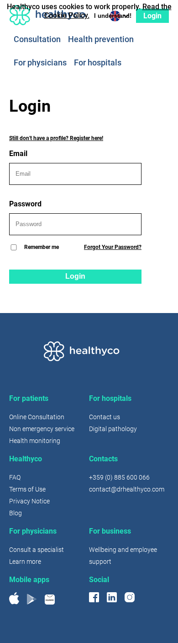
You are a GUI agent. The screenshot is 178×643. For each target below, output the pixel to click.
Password (25, 204)
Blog (15, 513)
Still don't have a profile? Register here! (56, 138)
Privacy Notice (29, 501)
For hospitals (97, 63)
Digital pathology (113, 428)
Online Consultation (36, 417)
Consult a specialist (36, 549)
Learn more (25, 561)
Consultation (37, 39)
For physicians (40, 63)
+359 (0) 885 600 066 (119, 477)
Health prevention (101, 39)
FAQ (15, 477)
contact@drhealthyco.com (126, 489)
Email (18, 153)
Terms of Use (27, 489)
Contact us (104, 417)
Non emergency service (41, 428)
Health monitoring (34, 440)
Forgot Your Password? (112, 247)
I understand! (112, 15)
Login (75, 276)
